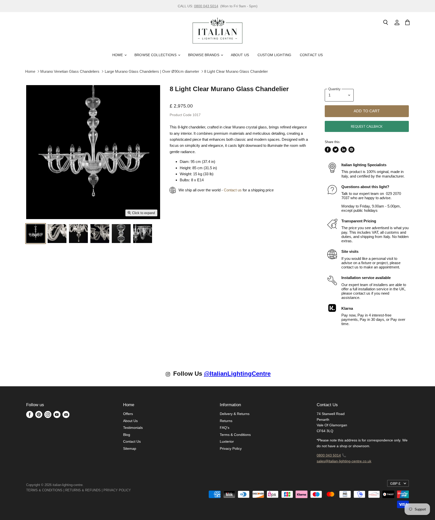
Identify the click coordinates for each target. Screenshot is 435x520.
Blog (126, 435)
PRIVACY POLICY (117, 490)
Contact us (233, 190)
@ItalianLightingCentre (237, 373)
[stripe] (136, 490)
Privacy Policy (231, 448)
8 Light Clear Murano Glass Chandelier (236, 71)
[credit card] (134, 490)
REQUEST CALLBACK (366, 126)
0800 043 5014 (206, 6)
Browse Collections (155, 55)
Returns (226, 421)
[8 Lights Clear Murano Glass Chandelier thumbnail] (36, 234)
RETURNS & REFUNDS (83, 490)
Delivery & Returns (234, 414)
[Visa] (131, 490)
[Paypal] (132, 490)
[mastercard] (133, 490)
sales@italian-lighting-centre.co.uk (344, 461)
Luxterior (227, 441)
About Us (240, 55)
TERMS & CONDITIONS (44, 490)
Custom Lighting (274, 55)
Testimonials (133, 428)
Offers (128, 414)
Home (118, 55)
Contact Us (311, 55)
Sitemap (129, 448)
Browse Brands (204, 55)
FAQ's (224, 428)
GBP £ (395, 483)
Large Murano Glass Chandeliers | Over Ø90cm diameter (152, 71)
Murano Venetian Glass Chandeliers (69, 71)
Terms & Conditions (235, 435)
